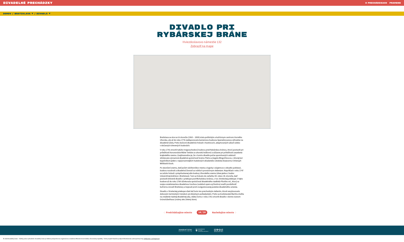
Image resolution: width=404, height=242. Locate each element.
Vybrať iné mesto (32, 14)
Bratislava (22, 14)
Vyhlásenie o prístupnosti (151, 239)
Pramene (395, 3)
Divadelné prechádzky (27, 3)
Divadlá (42, 14)
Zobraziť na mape (202, 46)
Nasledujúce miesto (223, 212)
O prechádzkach (376, 3)
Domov (7, 14)
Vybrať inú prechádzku (49, 14)
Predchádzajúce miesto (179, 212)
